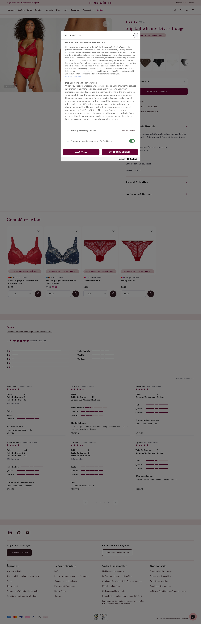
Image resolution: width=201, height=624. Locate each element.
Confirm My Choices (120, 152)
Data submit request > (74, 76)
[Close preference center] (136, 35)
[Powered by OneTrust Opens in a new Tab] (128, 159)
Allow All (81, 152)
